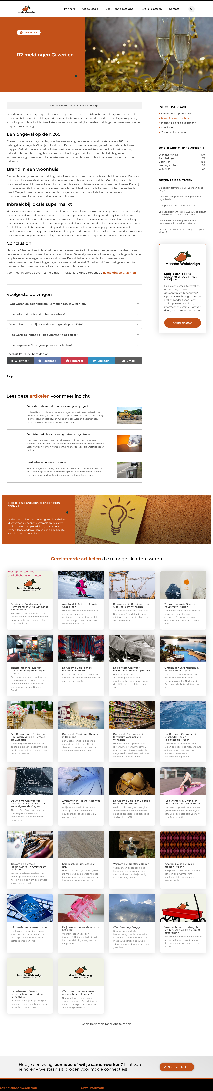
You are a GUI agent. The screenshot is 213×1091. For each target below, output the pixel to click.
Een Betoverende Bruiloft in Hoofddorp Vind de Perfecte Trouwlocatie (28, 737)
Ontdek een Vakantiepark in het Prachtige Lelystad (181, 669)
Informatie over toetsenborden (29, 927)
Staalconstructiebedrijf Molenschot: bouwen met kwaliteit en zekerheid (178, 222)
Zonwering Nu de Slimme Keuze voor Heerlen (180, 605)
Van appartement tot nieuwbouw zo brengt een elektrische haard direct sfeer (182, 213)
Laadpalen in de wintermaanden (177, 205)
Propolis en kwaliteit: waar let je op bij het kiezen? (181, 230)
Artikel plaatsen (152, 8)
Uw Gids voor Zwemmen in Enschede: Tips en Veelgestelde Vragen (180, 737)
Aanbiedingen (167, 158)
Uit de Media (90, 8)
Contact (174, 8)
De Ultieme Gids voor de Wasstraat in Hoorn (77, 669)
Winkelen (30, 32)
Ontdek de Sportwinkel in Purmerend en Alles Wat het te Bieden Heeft (29, 607)
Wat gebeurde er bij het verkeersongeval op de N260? (74, 324)
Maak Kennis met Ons (119, 8)
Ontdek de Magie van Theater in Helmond (80, 735)
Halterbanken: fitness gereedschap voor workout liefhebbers (27, 994)
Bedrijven (165, 161)
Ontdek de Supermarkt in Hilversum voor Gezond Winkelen (128, 737)
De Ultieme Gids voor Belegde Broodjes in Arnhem (131, 802)
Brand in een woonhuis (175, 118)
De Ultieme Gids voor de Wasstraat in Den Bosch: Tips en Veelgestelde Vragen (28, 803)
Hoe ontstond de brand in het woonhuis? (74, 314)
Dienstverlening (168, 154)
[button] (191, 9)
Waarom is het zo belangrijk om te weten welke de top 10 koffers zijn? (182, 930)
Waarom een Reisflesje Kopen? (131, 863)
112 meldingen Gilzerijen (119, 272)
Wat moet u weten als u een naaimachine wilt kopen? (79, 993)
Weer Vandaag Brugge (127, 927)
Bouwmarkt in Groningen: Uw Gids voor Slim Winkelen (131, 605)
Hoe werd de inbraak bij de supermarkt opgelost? (74, 334)
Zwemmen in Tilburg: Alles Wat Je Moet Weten (81, 802)
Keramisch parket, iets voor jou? (78, 865)
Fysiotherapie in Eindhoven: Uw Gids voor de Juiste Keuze (182, 802)
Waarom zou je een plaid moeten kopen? (179, 865)
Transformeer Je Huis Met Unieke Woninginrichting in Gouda (28, 670)
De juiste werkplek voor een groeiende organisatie (180, 198)
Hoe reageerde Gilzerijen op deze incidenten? (74, 345)
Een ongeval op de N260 (176, 113)
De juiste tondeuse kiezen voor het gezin (81, 929)
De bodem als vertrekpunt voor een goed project (181, 189)
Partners (69, 8)
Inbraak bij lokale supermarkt (178, 122)
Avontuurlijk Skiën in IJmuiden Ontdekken (80, 605)
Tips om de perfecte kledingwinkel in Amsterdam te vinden (28, 866)
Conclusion (167, 127)
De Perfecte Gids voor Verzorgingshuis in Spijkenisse (131, 669)
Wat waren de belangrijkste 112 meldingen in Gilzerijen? (74, 303)
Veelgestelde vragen (173, 132)
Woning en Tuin (168, 165)
